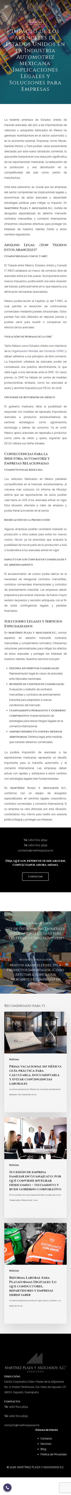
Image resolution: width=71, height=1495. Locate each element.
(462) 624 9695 (37, 845)
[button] (6, 6)
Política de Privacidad (53, 1454)
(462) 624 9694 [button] (37, 840)
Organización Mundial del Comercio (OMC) (37, 351)
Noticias (35, 22)
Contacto (46, 1438)
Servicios (45, 1443)
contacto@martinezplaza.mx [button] (35, 850)
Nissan (19, 539)
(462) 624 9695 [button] (18, 1416)
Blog (43, 1449)
